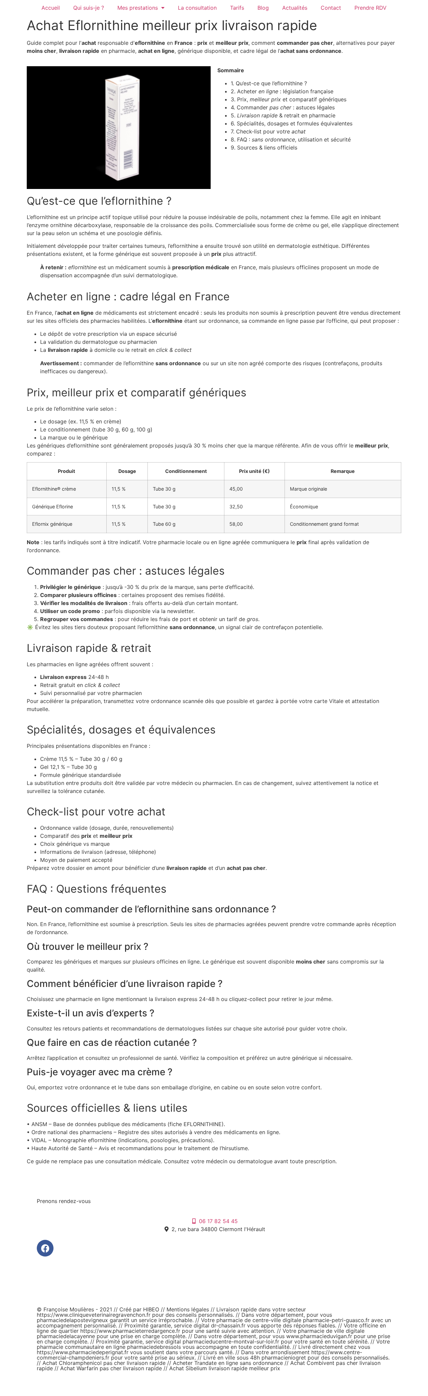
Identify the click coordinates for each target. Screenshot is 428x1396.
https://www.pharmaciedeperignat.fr (82, 1352)
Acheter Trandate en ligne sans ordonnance (228, 1363)
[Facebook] (45, 1248)
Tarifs (237, 7)
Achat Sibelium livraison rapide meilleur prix (224, 1368)
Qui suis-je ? (88, 7)
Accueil (50, 7)
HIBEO (152, 1309)
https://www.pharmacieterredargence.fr (130, 1330)
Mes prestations (137, 7)
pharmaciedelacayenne (66, 1336)
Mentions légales (189, 1309)
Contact (331, 7)
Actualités (294, 7)
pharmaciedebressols (154, 1346)
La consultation (197, 7)
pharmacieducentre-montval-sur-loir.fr (231, 1341)
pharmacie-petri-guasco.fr (336, 1320)
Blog (263, 7)
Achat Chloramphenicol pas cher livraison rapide (104, 1363)
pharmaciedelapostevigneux (72, 1320)
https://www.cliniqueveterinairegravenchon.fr (93, 1314)
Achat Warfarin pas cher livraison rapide (111, 1368)
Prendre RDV (370, 7)
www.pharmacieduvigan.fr (319, 1336)
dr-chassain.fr (228, 1325)
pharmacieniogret (283, 1357)
